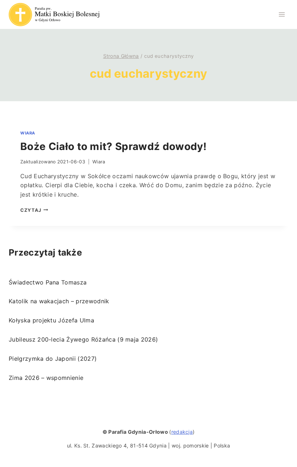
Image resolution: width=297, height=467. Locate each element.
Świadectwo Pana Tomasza (48, 282)
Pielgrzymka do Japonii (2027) (53, 358)
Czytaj (34, 210)
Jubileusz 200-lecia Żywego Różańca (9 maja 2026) (83, 339)
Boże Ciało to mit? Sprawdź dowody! (113, 146)
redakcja (182, 432)
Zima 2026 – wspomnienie (46, 377)
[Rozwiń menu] (281, 14)
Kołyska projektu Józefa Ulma (51, 320)
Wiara (27, 133)
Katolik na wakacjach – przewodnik (59, 301)
